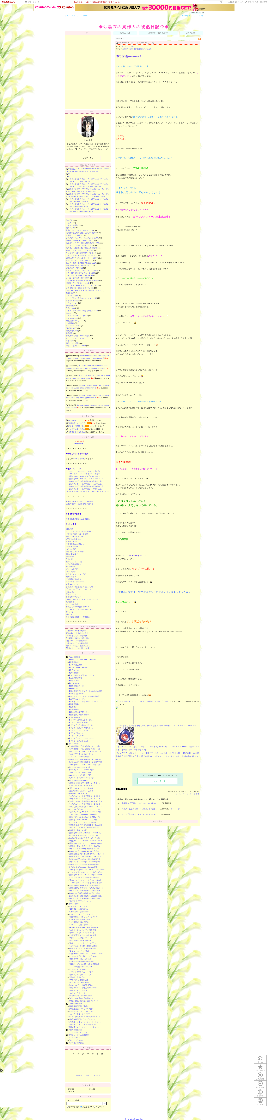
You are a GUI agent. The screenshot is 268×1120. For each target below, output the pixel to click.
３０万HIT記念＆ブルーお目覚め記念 (82, 935)
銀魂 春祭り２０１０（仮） (79, 794)
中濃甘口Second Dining (75, 544)
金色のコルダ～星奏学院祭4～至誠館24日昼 (85, 896)
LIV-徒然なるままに (73, 539)
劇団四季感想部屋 (75, 1030)
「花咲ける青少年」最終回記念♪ (81, 998)
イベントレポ (74, 744)
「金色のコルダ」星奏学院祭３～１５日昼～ (85, 796)
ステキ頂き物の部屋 (76, 1043)
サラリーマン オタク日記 (76, 574)
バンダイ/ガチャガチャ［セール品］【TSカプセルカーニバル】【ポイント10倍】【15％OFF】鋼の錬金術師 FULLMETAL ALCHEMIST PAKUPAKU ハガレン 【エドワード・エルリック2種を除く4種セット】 (157, 756)
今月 (87, 1075)
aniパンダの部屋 (72, 604)
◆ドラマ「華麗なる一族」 (79, 723)
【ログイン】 (198, 16)
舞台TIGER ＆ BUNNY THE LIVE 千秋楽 (84, 838)
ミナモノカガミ (72, 542)
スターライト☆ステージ (75, 582)
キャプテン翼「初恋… (76, 429)
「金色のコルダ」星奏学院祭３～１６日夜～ (85, 804)
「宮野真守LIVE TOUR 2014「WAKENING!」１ (85, 476)
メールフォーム (78, 459)
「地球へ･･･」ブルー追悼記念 (80, 941)
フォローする (260, 1070)
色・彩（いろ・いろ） (74, 562)
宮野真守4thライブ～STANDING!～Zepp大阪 (85, 825)
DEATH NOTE (71, 328)
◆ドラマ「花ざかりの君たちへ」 (81, 728)
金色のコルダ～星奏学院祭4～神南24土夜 (84, 899)
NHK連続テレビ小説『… (77, 423)
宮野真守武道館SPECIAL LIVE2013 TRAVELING (87, 870)
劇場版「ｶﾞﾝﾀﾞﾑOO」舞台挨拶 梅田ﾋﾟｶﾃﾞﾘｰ (85, 817)
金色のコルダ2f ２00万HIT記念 (81, 985)
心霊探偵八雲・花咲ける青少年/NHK (80, 288)
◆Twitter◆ (78, 444)
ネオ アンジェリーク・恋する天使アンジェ (82, 311)
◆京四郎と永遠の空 (76, 694)
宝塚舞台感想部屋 (75, 1004)
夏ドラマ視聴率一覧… (76, 426)
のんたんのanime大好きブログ (77, 607)
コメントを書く (193, 794)
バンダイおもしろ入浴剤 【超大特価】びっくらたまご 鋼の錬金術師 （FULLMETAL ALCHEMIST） (156, 726)
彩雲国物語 (70, 306)
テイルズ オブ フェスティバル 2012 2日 (84, 836)
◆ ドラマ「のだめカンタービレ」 (81, 720)
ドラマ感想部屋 (74, 717)
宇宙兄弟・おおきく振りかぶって (78, 265)
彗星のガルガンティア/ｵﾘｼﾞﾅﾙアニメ (79, 230)
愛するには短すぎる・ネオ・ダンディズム (84, 1017)
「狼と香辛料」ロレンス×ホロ (80, 959)
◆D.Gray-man (74, 670)
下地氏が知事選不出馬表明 (76, 631)
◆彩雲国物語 (74, 662)
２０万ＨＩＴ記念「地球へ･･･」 (81, 925)
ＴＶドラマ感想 (72, 225)
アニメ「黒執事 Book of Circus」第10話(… (139, 809)
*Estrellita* (70, 557)
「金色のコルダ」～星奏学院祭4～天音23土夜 (84, 484)
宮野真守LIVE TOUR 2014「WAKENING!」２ (86, 888)
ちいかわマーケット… (76, 420)
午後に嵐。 (70, 559)
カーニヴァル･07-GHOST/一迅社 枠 (79, 276)
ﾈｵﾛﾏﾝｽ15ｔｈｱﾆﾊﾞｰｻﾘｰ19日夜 (80, 775)
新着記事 (260, 1096)
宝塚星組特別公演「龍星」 (79, 1006)
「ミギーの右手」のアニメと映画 (78, 589)
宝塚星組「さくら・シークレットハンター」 (85, 1022)
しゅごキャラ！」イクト (78, 993)
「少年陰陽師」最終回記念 (79, 922)
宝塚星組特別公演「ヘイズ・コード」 (83, 1019)
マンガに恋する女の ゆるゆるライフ (79, 532)
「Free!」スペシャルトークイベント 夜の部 (83, 474)
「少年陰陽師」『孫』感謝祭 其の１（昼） (85, 746)
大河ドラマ (70, 228)
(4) (153, 43)
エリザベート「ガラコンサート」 (81, 1011)
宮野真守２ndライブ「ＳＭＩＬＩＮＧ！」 (85, 783)
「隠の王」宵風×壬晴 (77, 977)
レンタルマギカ (72, 318)
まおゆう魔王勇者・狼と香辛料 (77, 278)
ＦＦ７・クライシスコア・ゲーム (78, 338)
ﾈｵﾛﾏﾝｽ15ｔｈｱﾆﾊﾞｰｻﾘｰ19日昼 (80, 772)
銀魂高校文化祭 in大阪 (78, 830)
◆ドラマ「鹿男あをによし (79, 741)
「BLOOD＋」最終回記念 (78, 909)
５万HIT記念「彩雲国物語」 (79, 912)
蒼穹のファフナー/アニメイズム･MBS (80, 250)
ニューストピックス (88, 627)
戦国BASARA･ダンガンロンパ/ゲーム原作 (82, 258)
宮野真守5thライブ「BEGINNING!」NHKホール (86, 854)
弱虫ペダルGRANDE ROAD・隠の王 (80, 240)
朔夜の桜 (69, 529)
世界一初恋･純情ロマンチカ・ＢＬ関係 (80, 273)
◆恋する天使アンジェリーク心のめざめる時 (85, 691)
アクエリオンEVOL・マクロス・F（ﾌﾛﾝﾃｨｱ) (82, 286)
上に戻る (260, 1104)
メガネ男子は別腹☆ (73, 564)
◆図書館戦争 (74, 709)
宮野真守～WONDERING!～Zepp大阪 (83, 820)
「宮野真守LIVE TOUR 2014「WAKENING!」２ (85, 479)
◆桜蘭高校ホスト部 (76, 686)
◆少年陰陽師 (74, 673)
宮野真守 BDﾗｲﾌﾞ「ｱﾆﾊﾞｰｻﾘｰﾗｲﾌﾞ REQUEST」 (86, 857)
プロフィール (82, 16)
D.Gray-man (70, 308)
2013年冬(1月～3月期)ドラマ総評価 (79, 501)
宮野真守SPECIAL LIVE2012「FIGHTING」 (85, 833)
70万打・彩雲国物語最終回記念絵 (81, 962)
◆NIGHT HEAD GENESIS (78, 667)
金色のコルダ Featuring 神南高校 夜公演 (84, 851)
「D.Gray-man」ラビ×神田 (79, 951)
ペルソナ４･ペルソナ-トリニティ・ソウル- (82, 270)
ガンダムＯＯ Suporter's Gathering (83, 814)
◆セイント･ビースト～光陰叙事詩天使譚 (84, 696)
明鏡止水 (69, 614)
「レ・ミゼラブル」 (76, 1040)
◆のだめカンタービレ (77, 699)
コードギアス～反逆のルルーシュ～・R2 (81, 298)
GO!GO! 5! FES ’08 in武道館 (79, 757)
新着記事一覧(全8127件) (158, 33)
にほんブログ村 (161, 701)
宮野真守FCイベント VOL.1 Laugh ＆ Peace (85, 843)
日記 (73, 16)
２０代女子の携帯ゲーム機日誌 (77, 617)
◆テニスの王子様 (75, 665)
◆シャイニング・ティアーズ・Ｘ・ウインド (85, 702)
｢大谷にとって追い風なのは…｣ (77, 636)
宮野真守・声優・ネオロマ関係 (77, 336)
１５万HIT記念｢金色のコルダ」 (80, 919)
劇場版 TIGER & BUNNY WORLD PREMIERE (86, 841)
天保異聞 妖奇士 (72, 331)
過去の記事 (260, 1079)
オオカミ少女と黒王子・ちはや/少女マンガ (82, 255)
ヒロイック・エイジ (73, 326)
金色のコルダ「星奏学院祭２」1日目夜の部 (85, 759)
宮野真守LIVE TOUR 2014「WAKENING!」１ (86, 885)
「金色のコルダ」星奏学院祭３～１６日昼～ (85, 801)
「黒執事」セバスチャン (78, 990)
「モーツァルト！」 (76, 1038)
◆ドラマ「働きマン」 (77, 733)
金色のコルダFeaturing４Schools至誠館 (84, 864)
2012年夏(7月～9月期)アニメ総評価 (79, 504)
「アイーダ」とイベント (78, 1032)
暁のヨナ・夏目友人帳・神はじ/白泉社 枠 (81, 248)
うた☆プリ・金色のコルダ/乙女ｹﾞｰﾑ (79, 245)
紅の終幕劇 (70, 602)
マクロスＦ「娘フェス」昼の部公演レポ (84, 828)
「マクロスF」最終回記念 (78, 980)
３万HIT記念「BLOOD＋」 (79, 906)
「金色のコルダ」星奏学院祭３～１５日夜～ (85, 799)
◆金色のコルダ (74, 681)
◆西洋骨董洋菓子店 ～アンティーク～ (83, 712)
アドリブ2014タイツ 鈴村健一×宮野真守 (84, 877)
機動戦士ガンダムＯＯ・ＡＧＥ (77, 283)
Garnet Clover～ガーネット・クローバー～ (82, 599)
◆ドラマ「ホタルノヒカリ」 (79, 731)
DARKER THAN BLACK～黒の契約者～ (83, 927)
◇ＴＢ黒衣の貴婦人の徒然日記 (77, 519)
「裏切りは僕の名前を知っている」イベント (85, 807)
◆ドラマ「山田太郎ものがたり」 (81, 725)
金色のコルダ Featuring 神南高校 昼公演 (84, 849)
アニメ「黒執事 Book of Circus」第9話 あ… (139, 814)
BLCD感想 (70, 293)
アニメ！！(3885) (128, 46)
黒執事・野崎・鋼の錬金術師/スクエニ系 (81, 263)
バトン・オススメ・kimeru (76, 346)
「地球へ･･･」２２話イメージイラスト (83, 943)
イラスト (69, 223)
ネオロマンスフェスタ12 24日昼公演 (82, 822)
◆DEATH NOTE (75, 683)
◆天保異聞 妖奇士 (75, 678)
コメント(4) (180, 794)
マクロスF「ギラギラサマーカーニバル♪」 (84, 809)
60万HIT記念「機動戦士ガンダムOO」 (83, 956)
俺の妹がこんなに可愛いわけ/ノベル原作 (81, 233)
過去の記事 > (191, 33)
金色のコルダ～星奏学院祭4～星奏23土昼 (84, 891)
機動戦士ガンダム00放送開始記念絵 (82, 948)
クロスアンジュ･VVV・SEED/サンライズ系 (82, 238)
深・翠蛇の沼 (71, 572)
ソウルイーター (72, 303)
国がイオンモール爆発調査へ (77, 641)
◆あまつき (73, 707)
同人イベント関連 (72, 343)
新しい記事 (260, 1087)
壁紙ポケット (71, 594)
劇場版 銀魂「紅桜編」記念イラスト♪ (83, 1001)
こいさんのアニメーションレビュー (79, 609)
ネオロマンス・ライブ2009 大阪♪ (81, 770)
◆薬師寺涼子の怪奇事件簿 (79, 715)
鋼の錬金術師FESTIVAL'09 (78, 780)
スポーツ (69, 341)
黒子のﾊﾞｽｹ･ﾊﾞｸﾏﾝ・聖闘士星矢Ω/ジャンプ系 (83, 243)
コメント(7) (175, 809)
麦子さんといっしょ (73, 584)
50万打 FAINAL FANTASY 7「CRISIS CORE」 (86, 954)
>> (234, 2)
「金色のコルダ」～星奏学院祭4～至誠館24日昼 (85, 486)
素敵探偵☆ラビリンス (74, 321)
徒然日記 (69, 220)
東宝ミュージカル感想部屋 (79, 1035)
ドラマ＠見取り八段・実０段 (77, 534)
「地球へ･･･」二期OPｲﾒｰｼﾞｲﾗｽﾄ (81, 938)
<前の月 (79, 1075)
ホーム (67, 16)
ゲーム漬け (70, 612)
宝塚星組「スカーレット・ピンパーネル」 (84, 1027)
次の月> (97, 1075)
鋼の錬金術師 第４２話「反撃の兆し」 (135, 43)
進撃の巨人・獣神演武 (74, 268)
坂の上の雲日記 (72, 569)
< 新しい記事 (125, 33)
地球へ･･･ (70, 313)
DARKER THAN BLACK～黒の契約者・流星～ (83, 291)
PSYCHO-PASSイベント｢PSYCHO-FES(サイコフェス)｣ (88, 491)
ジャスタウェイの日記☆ (75, 552)
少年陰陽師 (70, 323)
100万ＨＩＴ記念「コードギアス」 (82, 972)
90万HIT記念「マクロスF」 (79, 969)
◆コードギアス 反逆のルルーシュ (81, 675)
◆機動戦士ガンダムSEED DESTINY (82, 660)
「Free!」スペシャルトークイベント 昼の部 (83, 471)
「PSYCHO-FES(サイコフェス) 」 (81, 901)
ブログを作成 (253, 2)
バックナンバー (88, 1085)
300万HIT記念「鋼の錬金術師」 (81, 996)
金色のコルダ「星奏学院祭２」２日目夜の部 (85, 762)
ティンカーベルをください (76, 537)
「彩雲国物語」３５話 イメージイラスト (84, 917)
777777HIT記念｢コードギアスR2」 (82, 967)
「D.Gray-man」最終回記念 (79, 982)
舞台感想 (69, 333)
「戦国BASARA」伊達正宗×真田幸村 (82, 988)
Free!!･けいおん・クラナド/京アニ (79, 260)
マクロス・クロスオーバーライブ (81, 778)
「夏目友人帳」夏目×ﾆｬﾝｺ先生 (80, 975)
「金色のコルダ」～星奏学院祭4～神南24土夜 (84, 489)
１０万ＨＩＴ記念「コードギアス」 (82, 914)
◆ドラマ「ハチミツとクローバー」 (82, 738)
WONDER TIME (72, 547)
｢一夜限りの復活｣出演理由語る (77, 638)
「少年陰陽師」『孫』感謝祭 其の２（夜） (85, 749)
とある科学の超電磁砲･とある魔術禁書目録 (82, 281)
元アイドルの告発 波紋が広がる (78, 646)
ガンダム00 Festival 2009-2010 (80, 786)
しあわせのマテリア (73, 597)
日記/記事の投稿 (88, 165)
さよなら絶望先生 (72, 301)
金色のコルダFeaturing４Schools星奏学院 (84, 859)
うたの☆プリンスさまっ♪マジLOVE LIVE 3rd (86, 872)
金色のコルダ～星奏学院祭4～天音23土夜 (84, 893)
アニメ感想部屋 (74, 657)
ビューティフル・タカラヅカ (79, 1014)
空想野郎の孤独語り (73, 579)
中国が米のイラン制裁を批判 (77, 643)
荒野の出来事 (71, 577)
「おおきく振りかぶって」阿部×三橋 (82, 930)
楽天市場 (263, 2)
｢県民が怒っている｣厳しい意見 (77, 648)
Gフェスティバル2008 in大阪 (80, 767)
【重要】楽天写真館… (76, 432)
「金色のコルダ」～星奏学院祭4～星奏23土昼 (84, 481)
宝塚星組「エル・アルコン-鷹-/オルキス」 (84, 1025)
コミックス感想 (72, 296)
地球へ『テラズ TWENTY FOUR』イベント (85, 751)
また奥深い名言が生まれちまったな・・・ (82, 587)
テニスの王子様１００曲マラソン (81, 754)
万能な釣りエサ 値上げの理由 (77, 633)
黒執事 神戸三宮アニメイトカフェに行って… (140, 803)
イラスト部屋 (74, 904)
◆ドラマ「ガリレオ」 (77, 736)
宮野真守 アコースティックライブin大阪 (84, 846)
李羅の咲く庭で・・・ (74, 554)
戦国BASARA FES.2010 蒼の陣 (81, 791)
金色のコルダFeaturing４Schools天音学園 (84, 862)
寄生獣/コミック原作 (74, 235)
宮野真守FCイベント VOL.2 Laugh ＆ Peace (85, 875)
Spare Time (70, 567)
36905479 (196, 13)
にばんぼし (70, 592)
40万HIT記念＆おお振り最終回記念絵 (83, 946)
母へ (69, 174)
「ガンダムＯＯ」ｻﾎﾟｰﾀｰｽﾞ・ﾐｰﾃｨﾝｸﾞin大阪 (85, 812)
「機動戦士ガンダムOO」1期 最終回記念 (84, 964)
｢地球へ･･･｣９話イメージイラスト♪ (82, 933)
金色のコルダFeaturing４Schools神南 (83, 867)
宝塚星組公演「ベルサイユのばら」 (82, 1009)
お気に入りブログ (88, 416)
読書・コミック (33, 2)
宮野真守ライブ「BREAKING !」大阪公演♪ (85, 765)
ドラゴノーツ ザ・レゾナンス (77, 316)
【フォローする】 (185, 16)
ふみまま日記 (71, 549)
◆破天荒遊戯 (74, 704)
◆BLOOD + (73, 689)
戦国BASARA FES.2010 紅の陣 (81, 788)
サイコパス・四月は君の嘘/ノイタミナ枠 (81, 253)
